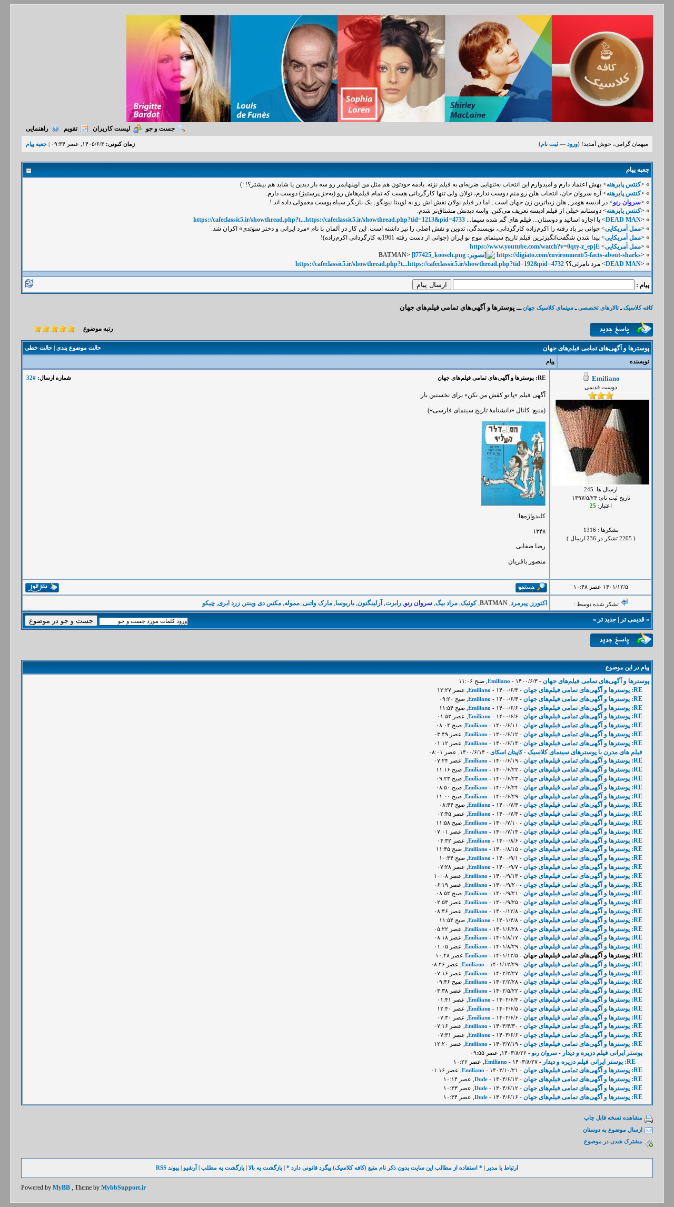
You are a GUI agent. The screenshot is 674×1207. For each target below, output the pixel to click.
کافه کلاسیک (638, 307)
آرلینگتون (370, 603)
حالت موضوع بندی (78, 347)
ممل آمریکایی (623, 228)
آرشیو (190, 1167)
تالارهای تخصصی (598, 307)
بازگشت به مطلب (222, 1167)
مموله (292, 603)
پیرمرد (519, 603)
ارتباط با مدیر (502, 1167)
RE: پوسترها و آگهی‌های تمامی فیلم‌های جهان (582, 690)
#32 (31, 377)
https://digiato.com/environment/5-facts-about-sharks (569, 255)
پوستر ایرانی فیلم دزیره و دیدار (602, 1052)
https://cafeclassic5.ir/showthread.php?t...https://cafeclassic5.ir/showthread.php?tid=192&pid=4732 (429, 264)
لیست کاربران (112, 128)
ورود (572, 144)
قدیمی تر (633, 619)
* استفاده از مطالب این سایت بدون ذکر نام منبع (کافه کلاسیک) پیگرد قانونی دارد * (384, 1167)
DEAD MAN (623, 219)
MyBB (61, 1187)
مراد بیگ (446, 603)
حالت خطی (38, 347)
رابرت (393, 603)
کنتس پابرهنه (624, 184)
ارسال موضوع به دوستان (612, 1129)
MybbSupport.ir (123, 1187)
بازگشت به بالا (265, 1167)
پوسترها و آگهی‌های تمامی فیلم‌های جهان (596, 681)
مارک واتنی (317, 603)
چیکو (208, 603)
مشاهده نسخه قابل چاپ (613, 1117)
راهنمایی (37, 128)
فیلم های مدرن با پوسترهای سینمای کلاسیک (585, 752)
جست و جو (160, 128)
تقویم (70, 128)
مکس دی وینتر (262, 603)
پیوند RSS (167, 1167)
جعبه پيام (36, 144)
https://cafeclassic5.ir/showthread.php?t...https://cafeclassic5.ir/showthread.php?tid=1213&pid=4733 (329, 219)
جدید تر (607, 619)
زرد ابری (229, 603)
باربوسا (344, 603)
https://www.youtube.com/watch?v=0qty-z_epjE (535, 246)
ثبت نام (549, 144)
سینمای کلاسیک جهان (548, 307)
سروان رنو (544, 1053)
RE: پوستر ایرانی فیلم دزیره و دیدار (589, 1061)
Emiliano (606, 378)
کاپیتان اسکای (506, 752)
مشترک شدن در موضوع (613, 1141)
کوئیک (469, 603)
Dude (481, 1079)
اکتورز (539, 603)
